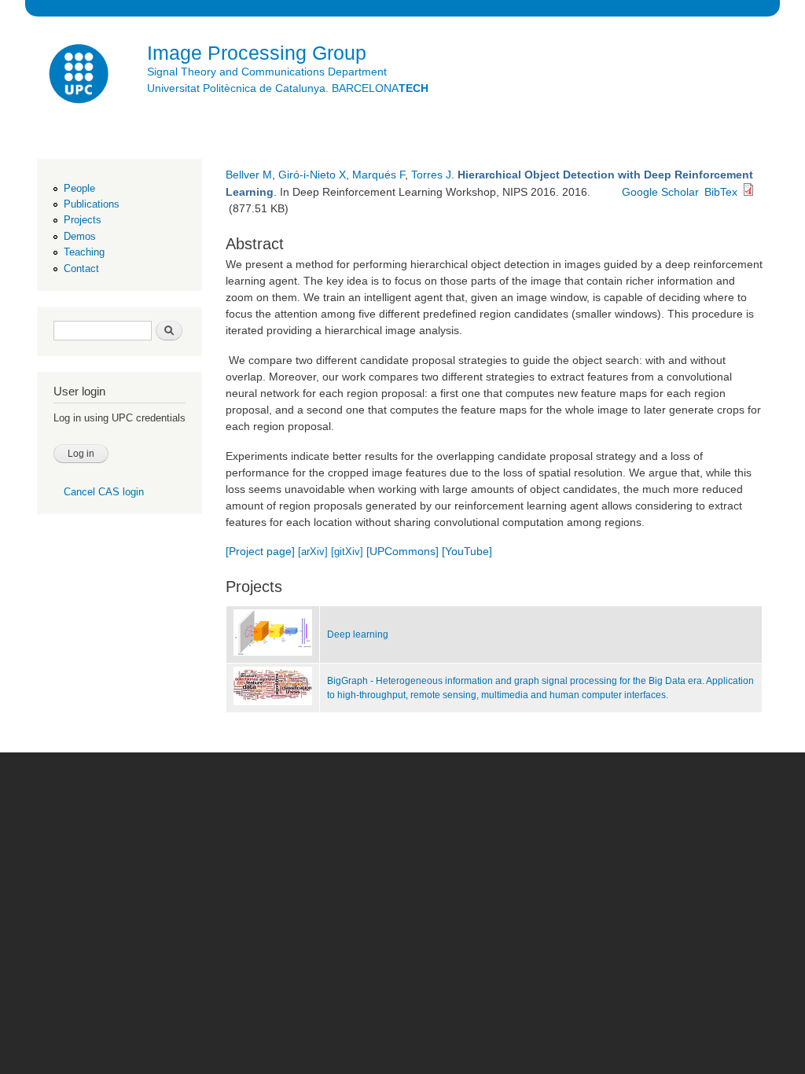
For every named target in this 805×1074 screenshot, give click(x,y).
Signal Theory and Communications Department (267, 71)
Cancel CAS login (104, 492)
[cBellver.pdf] (748, 192)
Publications (91, 204)
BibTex (720, 192)
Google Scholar (660, 192)
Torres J (431, 174)
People (79, 188)
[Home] (80, 76)
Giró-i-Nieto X (312, 174)
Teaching (84, 252)
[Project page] (260, 551)
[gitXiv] (347, 551)
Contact (81, 268)
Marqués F (378, 174)
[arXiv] (313, 551)
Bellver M (249, 174)
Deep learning (357, 634)
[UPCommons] (402, 551)
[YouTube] (467, 551)
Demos (80, 236)
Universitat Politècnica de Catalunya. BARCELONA (287, 88)
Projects (82, 220)
